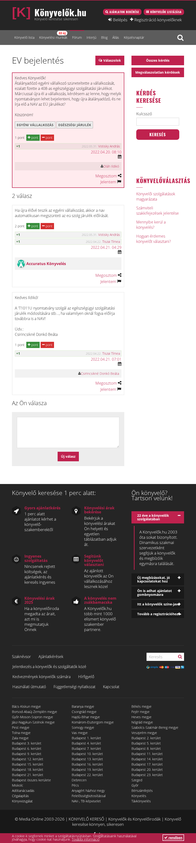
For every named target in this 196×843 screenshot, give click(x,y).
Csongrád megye (84, 711)
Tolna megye (21, 732)
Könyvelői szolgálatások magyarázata (155, 196)
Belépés (120, 19)
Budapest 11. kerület (147, 753)
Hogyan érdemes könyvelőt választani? (153, 239)
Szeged (136, 780)
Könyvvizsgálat (22, 801)
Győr (134, 785)
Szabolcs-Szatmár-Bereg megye (154, 727)
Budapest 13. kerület (87, 759)
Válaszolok (112, 60)
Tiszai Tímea (111, 241)
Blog (104, 37)
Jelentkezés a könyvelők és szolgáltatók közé (49, 666)
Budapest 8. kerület (146, 748)
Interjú (91, 37)
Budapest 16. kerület (87, 764)
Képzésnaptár (134, 37)
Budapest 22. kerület (87, 774)
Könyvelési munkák (53, 35)
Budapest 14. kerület (147, 759)
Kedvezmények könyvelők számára (41, 676)
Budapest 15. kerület (27, 764)
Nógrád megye (142, 722)
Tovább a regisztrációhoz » (159, 614)
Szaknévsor (21, 656)
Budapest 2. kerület (146, 738)
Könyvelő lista (24, 37)
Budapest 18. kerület (27, 769)
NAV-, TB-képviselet (86, 801)
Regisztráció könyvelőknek (158, 19)
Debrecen (79, 780)
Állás (115, 37)
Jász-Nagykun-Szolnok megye (33, 722)
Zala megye (20, 738)
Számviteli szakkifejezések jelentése (157, 210)
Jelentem (108, 182)
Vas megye (80, 732)
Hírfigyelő (86, 676)
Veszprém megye (144, 732)
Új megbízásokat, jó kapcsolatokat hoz (153, 579)
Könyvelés (138, 796)
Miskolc (17, 785)
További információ (85, 839)
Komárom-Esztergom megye (93, 722)
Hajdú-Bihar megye (86, 717)
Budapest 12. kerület (27, 759)
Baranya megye (83, 706)
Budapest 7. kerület (86, 748)
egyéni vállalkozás (35, 125)
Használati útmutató (29, 686)
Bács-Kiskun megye (26, 706)
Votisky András (109, 146)
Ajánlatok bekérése (124, 12)
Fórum (77, 37)
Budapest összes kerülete (31, 780)
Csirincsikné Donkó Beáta (100, 373)
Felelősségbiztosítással (89, 796)
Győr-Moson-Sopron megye (32, 717)
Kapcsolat (111, 686)
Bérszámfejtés (142, 790)
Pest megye (20, 727)
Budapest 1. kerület (86, 738)
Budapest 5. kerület (146, 743)
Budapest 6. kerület (26, 748)
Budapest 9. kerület (26, 753)
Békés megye (141, 706)
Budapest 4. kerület (86, 743)
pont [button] (34, 137)
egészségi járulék (74, 125)
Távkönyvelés (141, 801)
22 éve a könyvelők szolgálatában (153, 517)
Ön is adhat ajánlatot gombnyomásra (154, 592)
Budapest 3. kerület (26, 743)
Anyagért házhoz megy (88, 790)
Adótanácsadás (23, 790)
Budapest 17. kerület (147, 764)
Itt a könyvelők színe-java (158, 604)
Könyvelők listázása (166, 12)
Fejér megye (140, 711)
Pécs (75, 785)
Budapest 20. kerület (147, 769)
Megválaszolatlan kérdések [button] (157, 72)
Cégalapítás (20, 796)
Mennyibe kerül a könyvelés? (151, 224)
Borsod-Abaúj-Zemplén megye (34, 711)
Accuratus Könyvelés (46, 263)
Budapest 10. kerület (87, 753)
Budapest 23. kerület (147, 774)
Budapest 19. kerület (87, 769)
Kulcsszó (144, 113)
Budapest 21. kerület (27, 774)
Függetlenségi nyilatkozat (74, 686)
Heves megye (141, 717)
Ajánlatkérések (50, 656)
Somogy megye (83, 727)
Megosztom (106, 176)
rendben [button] (175, 837)
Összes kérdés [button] (157, 60)
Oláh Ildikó (111, 166)
